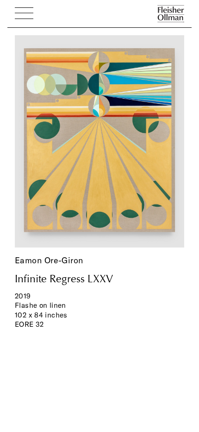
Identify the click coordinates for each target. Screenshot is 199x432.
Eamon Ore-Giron (49, 260)
